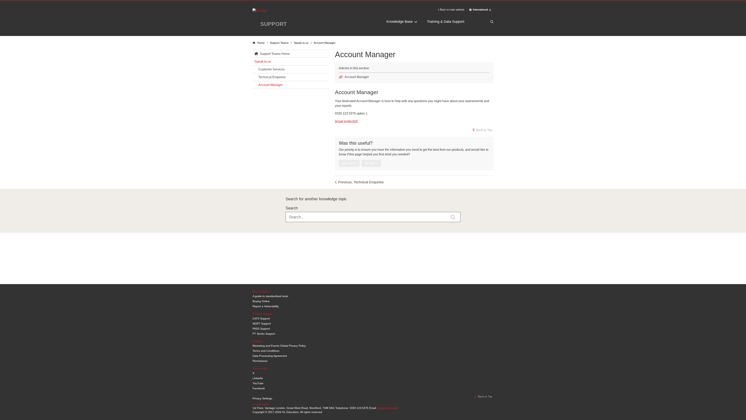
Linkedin (258, 378)
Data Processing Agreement (270, 355)
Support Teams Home (274, 53)
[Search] (483, 21)
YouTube (258, 383)
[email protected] (387, 408)
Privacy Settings (262, 398)
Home (261, 42)
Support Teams (279, 42)
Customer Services (271, 69)
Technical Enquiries (272, 77)
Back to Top (483, 130)
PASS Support (261, 328)
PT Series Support (264, 333)
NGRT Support (262, 323)
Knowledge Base (400, 22)
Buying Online (261, 301)
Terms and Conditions (266, 350)
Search (292, 208)
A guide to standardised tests (270, 296)
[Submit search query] (453, 216)
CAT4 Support (261, 318)
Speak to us (301, 42)
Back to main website (452, 9)
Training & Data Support (445, 22)
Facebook (259, 388)
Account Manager (270, 85)
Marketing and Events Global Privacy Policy (279, 345)
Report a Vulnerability (266, 306)
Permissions (260, 360)
